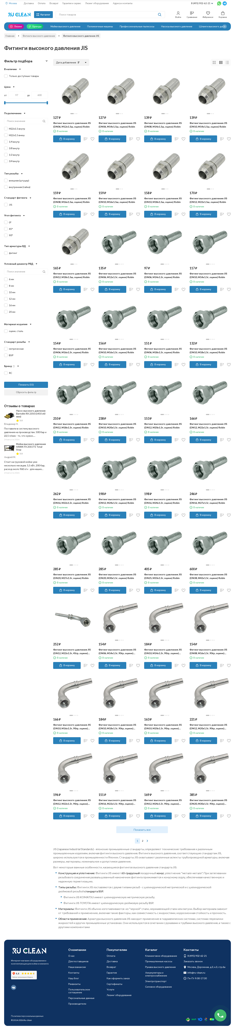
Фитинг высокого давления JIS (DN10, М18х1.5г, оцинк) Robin (208, 350)
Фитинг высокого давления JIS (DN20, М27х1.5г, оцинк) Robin (72, 576)
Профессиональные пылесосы (137, 26)
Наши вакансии (77, 966)
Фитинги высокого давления (39, 35)
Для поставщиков (78, 961)
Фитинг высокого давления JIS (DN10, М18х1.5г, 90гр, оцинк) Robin (117, 726)
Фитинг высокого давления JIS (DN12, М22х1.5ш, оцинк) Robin (208, 200)
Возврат (54, 3)
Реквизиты (74, 983)
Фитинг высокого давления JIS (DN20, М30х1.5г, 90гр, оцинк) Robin (208, 802)
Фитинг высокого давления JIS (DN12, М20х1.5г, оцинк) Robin (163, 425)
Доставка (29, 3)
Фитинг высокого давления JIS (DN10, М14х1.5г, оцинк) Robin (208, 275)
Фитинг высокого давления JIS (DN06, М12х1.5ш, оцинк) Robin (72, 125)
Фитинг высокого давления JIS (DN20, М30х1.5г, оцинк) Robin (117, 576)
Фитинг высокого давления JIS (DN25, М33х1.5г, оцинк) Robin (163, 576)
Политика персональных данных (27, 1016)
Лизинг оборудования (97, 3)
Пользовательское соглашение (79, 991)
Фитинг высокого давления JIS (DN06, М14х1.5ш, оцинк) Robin (117, 125)
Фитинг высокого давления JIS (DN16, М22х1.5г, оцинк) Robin (72, 501)
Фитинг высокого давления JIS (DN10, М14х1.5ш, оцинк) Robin (208, 125)
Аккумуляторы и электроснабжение (156, 974)
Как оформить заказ (118, 978)
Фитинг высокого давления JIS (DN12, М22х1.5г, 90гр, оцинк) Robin (72, 802)
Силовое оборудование (158, 986)
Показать (23, 384)
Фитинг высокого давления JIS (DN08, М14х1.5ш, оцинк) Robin (163, 125)
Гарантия (112, 972)
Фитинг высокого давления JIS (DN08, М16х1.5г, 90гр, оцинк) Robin (208, 651)
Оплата (41, 3)
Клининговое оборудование (161, 955)
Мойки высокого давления (65, 26)
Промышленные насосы (158, 961)
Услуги (110, 989)
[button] (225, 26)
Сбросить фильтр (26, 392)
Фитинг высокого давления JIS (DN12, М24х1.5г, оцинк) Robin (117, 501)
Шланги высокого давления (215, 26)
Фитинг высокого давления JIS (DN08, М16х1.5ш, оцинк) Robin (72, 200)
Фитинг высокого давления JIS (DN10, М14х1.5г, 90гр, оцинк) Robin (163, 651)
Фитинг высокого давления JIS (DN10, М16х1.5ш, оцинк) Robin (117, 200)
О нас (71, 955)
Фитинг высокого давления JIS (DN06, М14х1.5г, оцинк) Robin (163, 275)
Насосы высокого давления (176, 26)
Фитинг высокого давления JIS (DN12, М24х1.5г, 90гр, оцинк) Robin (163, 802)
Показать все (142, 829)
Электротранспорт (156, 981)
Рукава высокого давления (160, 966)
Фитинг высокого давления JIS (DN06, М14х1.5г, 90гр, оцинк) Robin (117, 651)
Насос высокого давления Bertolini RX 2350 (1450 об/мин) (31, 413)
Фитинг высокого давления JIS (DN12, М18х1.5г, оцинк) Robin (72, 425)
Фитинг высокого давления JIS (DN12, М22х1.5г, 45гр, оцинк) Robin (72, 651)
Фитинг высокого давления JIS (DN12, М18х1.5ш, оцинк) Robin (72, 275)
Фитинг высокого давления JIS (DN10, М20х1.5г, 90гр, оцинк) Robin (163, 726)
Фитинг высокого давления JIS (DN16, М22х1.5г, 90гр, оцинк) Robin (117, 802)
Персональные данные (81, 998)
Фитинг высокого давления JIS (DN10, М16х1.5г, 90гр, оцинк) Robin (72, 726)
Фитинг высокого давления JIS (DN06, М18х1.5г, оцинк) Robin (163, 350)
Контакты (73, 972)
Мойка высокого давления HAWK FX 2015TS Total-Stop (31, 446)
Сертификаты (114, 983)
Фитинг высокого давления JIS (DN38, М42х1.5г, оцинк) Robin (208, 576)
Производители (77, 1003)
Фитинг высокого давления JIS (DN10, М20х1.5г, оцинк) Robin (117, 425)
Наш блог (73, 978)
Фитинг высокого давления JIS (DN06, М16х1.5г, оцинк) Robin (72, 350)
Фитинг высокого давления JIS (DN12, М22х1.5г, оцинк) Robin (208, 425)
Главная (10, 35)
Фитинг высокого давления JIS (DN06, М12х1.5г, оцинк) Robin (117, 275)
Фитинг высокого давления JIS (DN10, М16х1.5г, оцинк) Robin (117, 350)
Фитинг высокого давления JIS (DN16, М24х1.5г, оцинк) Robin (163, 501)
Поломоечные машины (100, 26)
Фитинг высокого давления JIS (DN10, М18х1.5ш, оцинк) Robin (163, 200)
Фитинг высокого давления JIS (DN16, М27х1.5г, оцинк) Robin (208, 501)
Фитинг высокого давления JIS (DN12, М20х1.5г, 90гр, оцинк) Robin (208, 726)
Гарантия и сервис (71, 3)
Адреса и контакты (122, 3)
